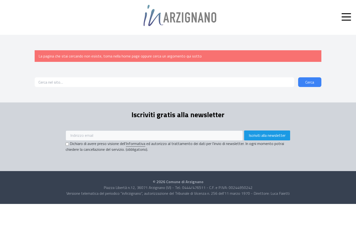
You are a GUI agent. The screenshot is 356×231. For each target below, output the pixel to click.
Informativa (135, 143)
